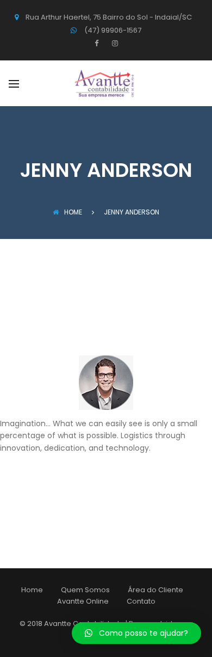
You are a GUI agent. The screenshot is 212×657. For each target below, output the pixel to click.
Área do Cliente (155, 590)
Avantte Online (83, 601)
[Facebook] (99, 43)
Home (73, 212)
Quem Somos (85, 590)
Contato (141, 601)
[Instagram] (113, 43)
